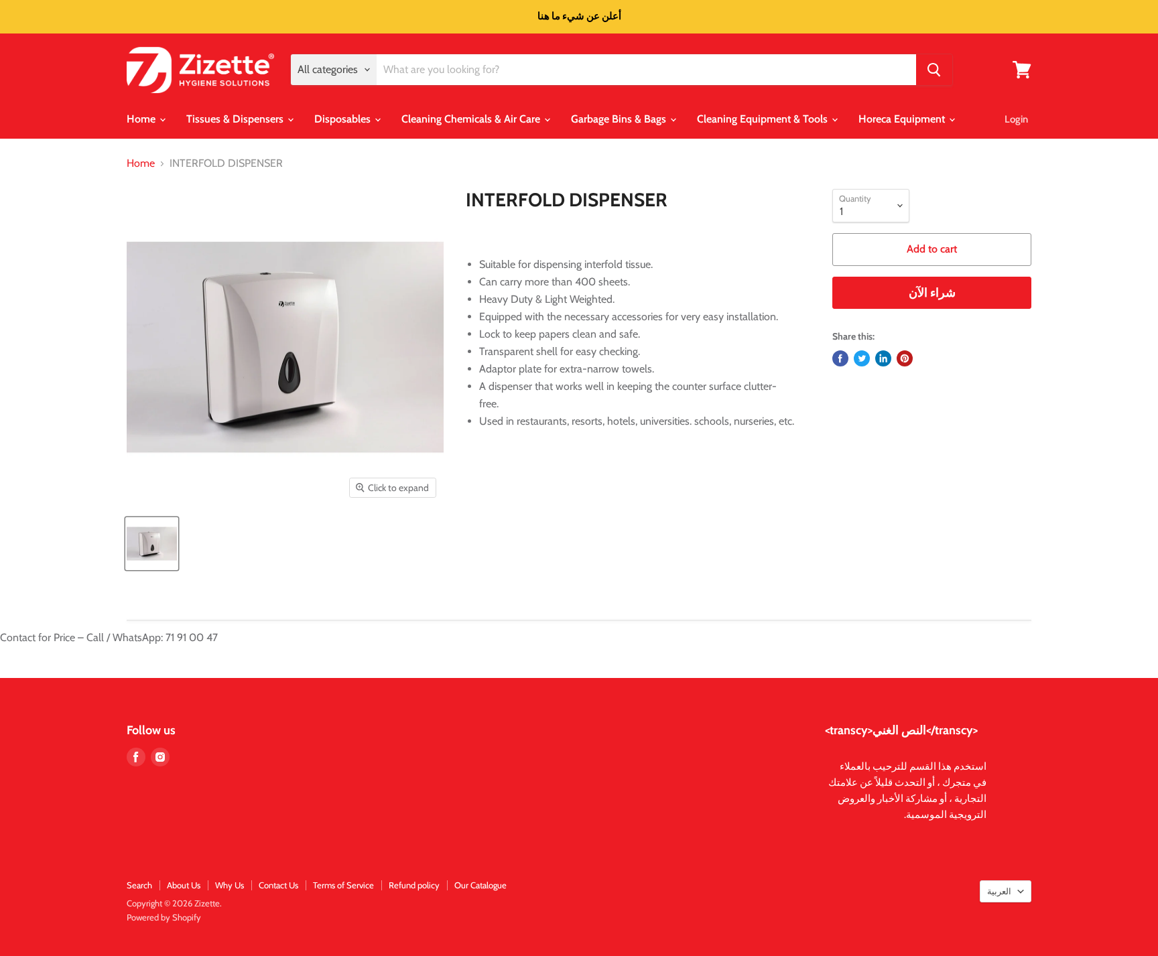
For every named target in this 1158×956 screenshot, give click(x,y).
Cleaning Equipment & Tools (763, 119)
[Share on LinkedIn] (883, 358)
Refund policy (414, 885)
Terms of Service (343, 885)
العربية (999, 891)
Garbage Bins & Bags (620, 119)
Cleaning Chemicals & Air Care (472, 119)
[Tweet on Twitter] (862, 358)
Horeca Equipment (903, 119)
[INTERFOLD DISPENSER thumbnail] (151, 543)
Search (139, 885)
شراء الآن (932, 292)
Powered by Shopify (164, 917)
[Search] (934, 69)
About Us (183, 885)
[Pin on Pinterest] (905, 358)
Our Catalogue (480, 885)
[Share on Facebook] (840, 358)
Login (1016, 119)
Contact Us (278, 885)
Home (142, 119)
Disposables (343, 119)
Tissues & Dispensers (236, 119)
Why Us (229, 885)
